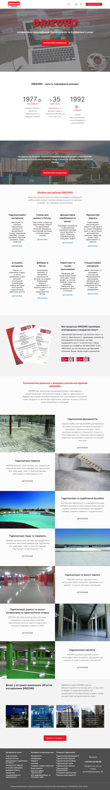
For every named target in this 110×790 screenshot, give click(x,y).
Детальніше (17, 246)
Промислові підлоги (14, 765)
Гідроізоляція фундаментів (82, 419)
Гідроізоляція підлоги (65, 766)
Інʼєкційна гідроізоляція (66, 773)
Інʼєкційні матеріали (14, 768)
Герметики (10, 773)
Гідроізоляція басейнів (66, 761)
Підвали (34, 761)
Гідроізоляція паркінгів (82, 650)
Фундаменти (36, 756)
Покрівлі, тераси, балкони (42, 766)
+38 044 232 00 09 (92, 762)
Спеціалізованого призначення (13, 776)
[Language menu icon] (82, 4)
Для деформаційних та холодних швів (40, 776)
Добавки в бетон (13, 770)
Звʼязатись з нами (94, 4)
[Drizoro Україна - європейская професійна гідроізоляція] (14, 4)
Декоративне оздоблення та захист (17, 762)
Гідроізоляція (11, 756)
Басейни (34, 763)
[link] (17, 716)
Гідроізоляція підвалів (65, 758)
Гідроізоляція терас (64, 763)
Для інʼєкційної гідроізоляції (37, 772)
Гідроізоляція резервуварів (62, 769)
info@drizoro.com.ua (92, 766)
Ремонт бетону (12, 758)
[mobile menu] (69, 4)
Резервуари (36, 758)
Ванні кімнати (36, 768)
